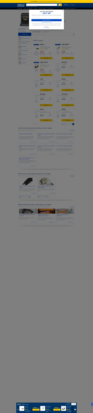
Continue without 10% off (46, 22)
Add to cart (36, 409)
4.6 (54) (38, 407)
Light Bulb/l (48, 406)
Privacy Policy (46, 27)
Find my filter (59, 1)
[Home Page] (21, 5)
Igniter (26, 406)
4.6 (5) (59, 407)
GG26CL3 (27, 404)
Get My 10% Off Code (46, 20)
